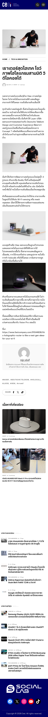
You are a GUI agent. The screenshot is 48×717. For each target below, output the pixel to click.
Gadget (15, 84)
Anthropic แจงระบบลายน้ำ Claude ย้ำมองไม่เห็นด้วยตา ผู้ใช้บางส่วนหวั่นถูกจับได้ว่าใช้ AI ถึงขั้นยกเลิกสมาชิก (26, 569)
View (13, 383)
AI (8, 564)
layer (6, 383)
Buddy (6, 380)
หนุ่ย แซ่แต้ (25, 360)
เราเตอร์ (20, 383)
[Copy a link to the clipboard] (22, 392)
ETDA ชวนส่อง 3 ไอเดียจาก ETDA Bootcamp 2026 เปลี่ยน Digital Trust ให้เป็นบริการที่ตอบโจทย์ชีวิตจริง (26, 655)
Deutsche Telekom (20, 380)
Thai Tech (10, 650)
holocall (36, 380)
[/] (43, 4)
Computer (10, 611)
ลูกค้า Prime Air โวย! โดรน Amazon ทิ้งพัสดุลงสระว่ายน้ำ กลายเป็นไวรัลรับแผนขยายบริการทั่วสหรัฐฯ (26, 668)
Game (9, 551)
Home (4, 59)
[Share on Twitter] (18, 392)
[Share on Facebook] (13, 392)
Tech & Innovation (19, 59)
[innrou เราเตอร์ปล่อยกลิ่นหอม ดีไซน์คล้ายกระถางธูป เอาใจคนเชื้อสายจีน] (24, 421)
